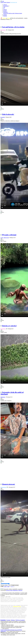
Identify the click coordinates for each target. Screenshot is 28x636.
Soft (4, 7)
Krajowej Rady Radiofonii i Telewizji (14, 590)
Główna (5, 4)
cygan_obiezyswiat (5, 237)
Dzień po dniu (11, 13)
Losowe (5, 14)
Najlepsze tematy (18, 13)
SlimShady (3, 397)
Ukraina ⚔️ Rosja (6, 18)
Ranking (5, 15)
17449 (5, 586)
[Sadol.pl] (2, 1)
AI (3, 8)
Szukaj (4, 2)
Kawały (5, 10)
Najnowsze (5, 13)
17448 (8, 586)
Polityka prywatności (20, 620)
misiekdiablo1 (4, 487)
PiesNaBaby (3, 30)
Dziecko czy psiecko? (9, 326)
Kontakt (8, 620)
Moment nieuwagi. (8, 484)
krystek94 (3, 117)
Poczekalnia (5, 5)
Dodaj (2, 2)
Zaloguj (8, 2)
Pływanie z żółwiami (9, 235)
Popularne (5, 12)
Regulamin (3, 620)
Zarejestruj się (13, 2)
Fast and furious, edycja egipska (13, 27)
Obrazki (5, 9)
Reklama (13, 620)
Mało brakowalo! (8, 114)
